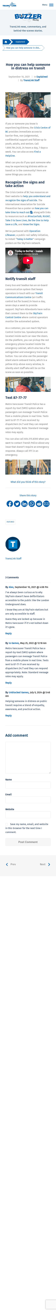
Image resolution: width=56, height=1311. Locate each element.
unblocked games (19, 692)
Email (8, 794)
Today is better (25, 239)
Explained (20, 42)
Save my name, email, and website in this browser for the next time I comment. (26, 828)
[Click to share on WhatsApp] (32, 503)
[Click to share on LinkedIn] (24, 503)
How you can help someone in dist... (23, 48)
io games (14, 643)
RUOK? (46, 216)
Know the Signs (31, 224)
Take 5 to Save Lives (16, 220)
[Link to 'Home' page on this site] (9, 5)
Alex (11, 587)
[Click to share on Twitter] (17, 503)
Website (9, 809)
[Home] (5, 42)
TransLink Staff (31, 80)
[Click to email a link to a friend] (46, 503)
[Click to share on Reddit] (39, 503)
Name (8, 779)
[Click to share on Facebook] (10, 503)
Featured (10, 522)
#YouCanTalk (35, 216)
